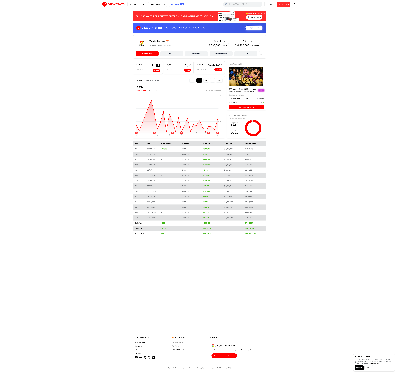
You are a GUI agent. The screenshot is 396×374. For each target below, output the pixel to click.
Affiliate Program (140, 342)
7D (192, 80)
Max (219, 80)
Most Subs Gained (178, 350)
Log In (271, 4)
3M (206, 80)
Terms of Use (186, 368)
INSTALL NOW (256, 17)
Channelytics (147, 53)
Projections (196, 53)
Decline (368, 367)
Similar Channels (221, 53)
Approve (359, 367)
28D (199, 80)
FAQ (136, 350)
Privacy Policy (201, 368)
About (246, 53)
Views (140, 80)
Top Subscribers (177, 342)
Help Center (139, 346)
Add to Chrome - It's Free (224, 356)
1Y (212, 80)
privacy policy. (376, 363)
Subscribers (152, 80)
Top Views (175, 346)
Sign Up (285, 4)
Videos (171, 53)
